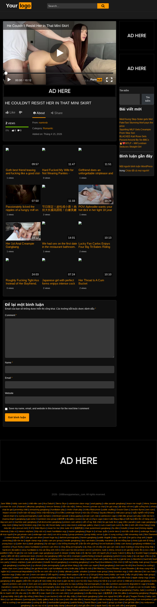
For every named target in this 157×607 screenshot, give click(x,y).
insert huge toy (51, 537)
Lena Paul (94, 562)
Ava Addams (106, 562)
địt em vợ (84, 574)
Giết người (52, 574)
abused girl (71, 605)
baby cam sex (22, 574)
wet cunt (150, 509)
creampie (75, 556)
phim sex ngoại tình (108, 596)
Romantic (48, 128)
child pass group (123, 512)
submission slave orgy (78, 503)
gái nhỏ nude (59, 590)
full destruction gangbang (49, 522)
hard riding (106, 590)
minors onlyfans (26, 531)
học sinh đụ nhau (66, 577)
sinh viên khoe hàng (139, 525)
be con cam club (60, 593)
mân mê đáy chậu (67, 596)
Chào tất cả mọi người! (137, 170)
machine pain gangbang (26, 522)
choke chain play (74, 509)
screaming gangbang (78, 562)
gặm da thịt (68, 581)
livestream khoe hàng (74, 559)
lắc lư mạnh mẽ (7, 593)
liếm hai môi (64, 556)
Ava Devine (137, 565)
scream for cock (8, 506)
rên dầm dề (33, 593)
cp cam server (116, 581)
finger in (90, 531)
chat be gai (7, 509)
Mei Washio (98, 568)
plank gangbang (36, 543)
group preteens (76, 534)
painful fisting (88, 556)
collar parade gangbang (114, 503)
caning (62, 574)
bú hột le (103, 581)
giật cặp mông (26, 596)
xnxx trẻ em (81, 577)
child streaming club (133, 534)
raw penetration (24, 602)
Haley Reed (71, 590)
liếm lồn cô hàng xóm (144, 519)
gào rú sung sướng (113, 534)
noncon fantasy (53, 506)
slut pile (108, 587)
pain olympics (45, 516)
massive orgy (8, 574)
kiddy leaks (75, 553)
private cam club (91, 516)
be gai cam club (111, 547)
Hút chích (118, 562)
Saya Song (93, 581)
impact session (10, 512)
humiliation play (58, 509)
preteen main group (98, 571)
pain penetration (34, 562)
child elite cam (35, 503)
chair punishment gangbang (97, 528)
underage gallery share (88, 525)
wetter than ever (9, 568)
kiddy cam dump (123, 543)
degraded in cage (138, 584)
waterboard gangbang (89, 590)
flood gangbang (107, 565)
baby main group (146, 574)
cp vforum (37, 565)
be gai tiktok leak (39, 568)
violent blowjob (12, 537)
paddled (3, 553)
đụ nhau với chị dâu (93, 547)
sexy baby (127, 556)
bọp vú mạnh (120, 587)
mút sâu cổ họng (90, 512)
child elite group (125, 516)
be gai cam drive (34, 537)
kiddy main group (141, 562)
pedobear (6, 577)
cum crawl (105, 525)
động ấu (130, 553)
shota (153, 506)
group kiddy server (94, 534)
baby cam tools (119, 537)
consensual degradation (22, 571)
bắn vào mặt (68, 506)
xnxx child (149, 550)
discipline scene (73, 519)
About (40, 113)
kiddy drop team (54, 581)
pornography (30, 599)
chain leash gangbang (87, 596)
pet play (137, 516)
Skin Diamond (150, 534)
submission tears (27, 556)
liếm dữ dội (13, 556)
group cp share (116, 602)
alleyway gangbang (36, 506)
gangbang (20, 519)
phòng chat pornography (88, 584)
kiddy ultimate (65, 571)
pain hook (102, 602)
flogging (153, 593)
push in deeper (62, 553)
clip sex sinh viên (116, 605)
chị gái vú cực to (135, 587)
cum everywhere (144, 599)
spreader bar (42, 559)
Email (8, 378)
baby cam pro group (52, 540)
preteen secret (84, 550)
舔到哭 (61, 519)
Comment (11, 315)
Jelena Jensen (150, 503)
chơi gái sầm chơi (86, 605)
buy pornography (47, 587)
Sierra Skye (61, 503)
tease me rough (134, 503)
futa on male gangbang (77, 587)
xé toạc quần (101, 531)
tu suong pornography (26, 516)
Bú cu (149, 556)
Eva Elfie (60, 512)
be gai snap (111, 506)
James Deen (18, 587)
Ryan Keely (17, 547)
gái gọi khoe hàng (69, 565)
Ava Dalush (48, 503)
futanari (21, 506)
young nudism (109, 577)
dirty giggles (16, 581)
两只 (23, 537)
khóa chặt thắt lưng (45, 512)
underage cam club (42, 534)
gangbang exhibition (142, 543)
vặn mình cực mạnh (88, 565)
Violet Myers (40, 528)
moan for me (53, 528)
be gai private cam (22, 534)
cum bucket (51, 596)
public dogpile (104, 537)
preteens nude (99, 550)
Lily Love (59, 599)
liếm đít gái (123, 596)
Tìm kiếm (124, 90)
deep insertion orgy (118, 571)
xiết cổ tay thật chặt (92, 522)
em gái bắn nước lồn (132, 550)
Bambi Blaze (90, 602)
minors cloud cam (94, 559)
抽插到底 (78, 528)
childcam (128, 581)
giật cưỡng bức (142, 506)
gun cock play (22, 559)
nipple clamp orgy (33, 540)
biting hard (18, 525)
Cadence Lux (56, 559)
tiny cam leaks (88, 540)
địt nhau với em (126, 506)
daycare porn (6, 522)
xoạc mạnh (45, 593)
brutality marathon (105, 540)
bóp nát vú (40, 531)
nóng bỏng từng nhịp (143, 547)
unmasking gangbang (39, 509)
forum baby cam (57, 525)
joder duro (22, 543)
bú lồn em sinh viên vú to (46, 571)
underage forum (73, 512)
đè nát (42, 581)
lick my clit (43, 525)
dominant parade (61, 516)
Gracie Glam (122, 509)
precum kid (21, 528)
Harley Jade (138, 590)
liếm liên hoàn (124, 577)
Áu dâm (125, 525)
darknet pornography (69, 537)
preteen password (119, 584)
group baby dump (56, 605)
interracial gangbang (121, 590)
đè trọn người (6, 534)
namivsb (43, 122)
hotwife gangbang (72, 540)
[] (103, 6)
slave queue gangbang (124, 599)
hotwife (124, 528)
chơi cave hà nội (68, 550)
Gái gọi (93, 574)
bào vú (14, 531)
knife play (74, 568)
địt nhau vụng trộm (145, 568)
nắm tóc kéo (86, 568)
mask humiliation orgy (57, 531)
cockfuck (150, 590)
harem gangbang (88, 537)
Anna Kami (103, 574)
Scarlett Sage (142, 553)
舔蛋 (32, 559)
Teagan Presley (137, 596)
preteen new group (47, 519)
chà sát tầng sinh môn (48, 550)
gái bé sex (125, 559)
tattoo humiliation (32, 547)
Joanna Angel (8, 519)
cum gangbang (76, 593)
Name (9, 362)
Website (9, 393)
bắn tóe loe (148, 516)
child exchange (105, 599)
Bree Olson (45, 590)
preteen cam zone (18, 584)
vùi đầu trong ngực (93, 593)
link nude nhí (67, 528)
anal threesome (96, 587)
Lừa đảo (105, 584)
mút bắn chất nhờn (130, 531)
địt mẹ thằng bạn (123, 540)
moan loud (134, 528)
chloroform (137, 559)
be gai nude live (110, 522)
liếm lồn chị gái (31, 581)
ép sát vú (87, 519)
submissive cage (108, 516)
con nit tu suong (60, 534)
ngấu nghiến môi (140, 512)
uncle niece (114, 531)
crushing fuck (24, 565)
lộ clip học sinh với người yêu (96, 553)
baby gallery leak (45, 599)
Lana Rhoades (128, 568)
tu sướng (149, 565)
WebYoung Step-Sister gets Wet (136, 119)
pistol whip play (50, 584)
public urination (80, 571)
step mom (6, 525)
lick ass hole (149, 571)
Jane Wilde (6, 503)
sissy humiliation (29, 550)
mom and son (34, 584)
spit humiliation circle (58, 568)
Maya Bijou (119, 519)
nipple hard (101, 605)
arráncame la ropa (66, 584)
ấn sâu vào (21, 593)
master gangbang (76, 531)
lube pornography (51, 565)
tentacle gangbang (103, 556)
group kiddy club (10, 596)
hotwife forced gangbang (55, 562)
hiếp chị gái (14, 553)
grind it (117, 556)
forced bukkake (106, 543)
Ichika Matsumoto (92, 509)
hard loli (147, 559)
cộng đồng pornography (71, 547)
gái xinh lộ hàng (146, 540)
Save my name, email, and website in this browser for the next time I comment (49, 408)
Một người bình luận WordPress (136, 166)
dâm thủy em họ (111, 559)
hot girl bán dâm (131, 602)
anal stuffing (24, 568)
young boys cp (9, 543)
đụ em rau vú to (39, 605)
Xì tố (31, 528)
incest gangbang (142, 581)
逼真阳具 (108, 593)
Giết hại (129, 519)
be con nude (27, 553)
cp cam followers (14, 599)
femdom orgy (31, 525)
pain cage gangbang (146, 522)
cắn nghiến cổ (94, 577)
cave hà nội (80, 581)
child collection (135, 571)
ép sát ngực (50, 543)
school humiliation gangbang (43, 577)
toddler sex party (21, 577)
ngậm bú (5, 571)
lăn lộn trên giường (89, 543)
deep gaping (76, 516)
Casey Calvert (118, 553)
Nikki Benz (39, 596)
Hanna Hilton (33, 590)
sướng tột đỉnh (40, 602)
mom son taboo (38, 574)
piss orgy (60, 587)
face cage (97, 519)
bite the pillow (120, 593)
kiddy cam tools (19, 503)
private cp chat (98, 506)
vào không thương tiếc (68, 543)
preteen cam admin (72, 522)
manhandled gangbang (58, 602)
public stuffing (108, 509)
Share (58, 113)
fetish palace (72, 574)
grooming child (21, 509)
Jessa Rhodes (112, 568)
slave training (126, 547)
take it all (108, 519)
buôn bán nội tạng (26, 512)
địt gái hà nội (31, 587)
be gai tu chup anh (136, 537)
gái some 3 (32, 519)
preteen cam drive (50, 547)
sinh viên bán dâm (73, 599)
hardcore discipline (11, 550)
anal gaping (96, 503)
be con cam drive (17, 590)
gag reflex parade (127, 522)
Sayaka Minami (107, 512)
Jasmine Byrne (137, 509)
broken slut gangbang (47, 556)
